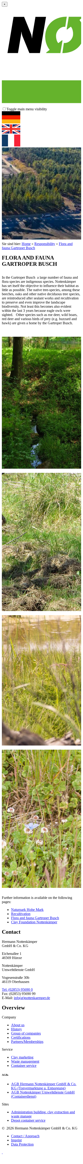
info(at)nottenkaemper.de (32, 998)
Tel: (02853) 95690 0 (17, 989)
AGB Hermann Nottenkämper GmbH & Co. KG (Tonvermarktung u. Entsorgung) (43, 1086)
